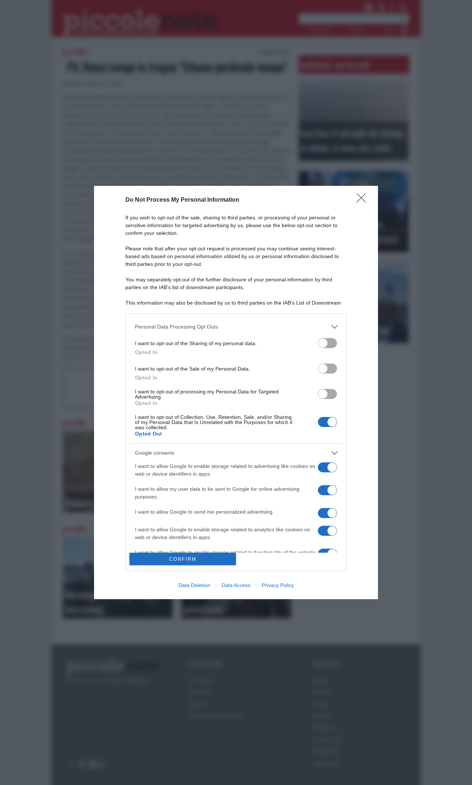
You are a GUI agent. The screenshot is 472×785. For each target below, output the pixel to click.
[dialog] (236, 393)
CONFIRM (183, 559)
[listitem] (236, 327)
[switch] (327, 343)
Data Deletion (194, 585)
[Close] (364, 200)
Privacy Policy (278, 585)
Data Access (236, 585)
